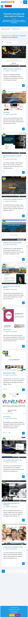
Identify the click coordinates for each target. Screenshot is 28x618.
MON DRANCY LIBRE (9, 373)
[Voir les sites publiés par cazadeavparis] (4, 439)
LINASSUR (6, 112)
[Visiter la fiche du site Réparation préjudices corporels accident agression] (14, 143)
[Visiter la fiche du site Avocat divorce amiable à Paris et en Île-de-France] (14, 186)
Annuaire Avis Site (5, 29)
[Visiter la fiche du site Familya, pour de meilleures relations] (14, 534)
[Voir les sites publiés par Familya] (4, 526)
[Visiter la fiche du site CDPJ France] (14, 317)
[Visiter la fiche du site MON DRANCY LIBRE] (14, 360)
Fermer (17, 615)
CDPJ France (7, 329)
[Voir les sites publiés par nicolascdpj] (4, 308)
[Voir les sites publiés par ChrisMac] (4, 91)
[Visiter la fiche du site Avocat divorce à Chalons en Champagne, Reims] (14, 490)
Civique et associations (11, 70)
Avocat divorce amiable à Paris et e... (13, 199)
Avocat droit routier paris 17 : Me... (12, 460)
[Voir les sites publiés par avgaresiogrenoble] (4, 265)
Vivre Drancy (7, 416)
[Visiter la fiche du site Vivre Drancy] (14, 403)
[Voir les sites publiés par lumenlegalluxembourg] (4, 48)
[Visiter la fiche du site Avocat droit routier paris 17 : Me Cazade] (14, 447)
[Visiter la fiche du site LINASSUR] (14, 99)
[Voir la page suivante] (24, 571)
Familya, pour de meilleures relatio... (13, 547)
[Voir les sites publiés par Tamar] (4, 352)
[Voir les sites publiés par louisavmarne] (4, 482)
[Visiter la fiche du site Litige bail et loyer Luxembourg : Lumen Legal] (14, 56)
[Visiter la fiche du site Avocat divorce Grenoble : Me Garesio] (14, 273)
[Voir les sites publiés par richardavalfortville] (4, 135)
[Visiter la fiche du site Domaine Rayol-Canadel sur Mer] (14, 230)
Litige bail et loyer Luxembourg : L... (13, 69)
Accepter (12, 615)
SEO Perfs (7, 6)
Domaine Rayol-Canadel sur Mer (12, 242)
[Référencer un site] (25, 2)
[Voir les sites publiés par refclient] (4, 222)
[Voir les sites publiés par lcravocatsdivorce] (4, 178)
